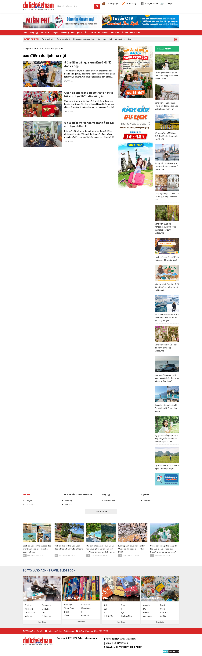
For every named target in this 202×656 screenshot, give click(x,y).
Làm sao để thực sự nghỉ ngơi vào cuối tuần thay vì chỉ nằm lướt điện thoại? (167, 378)
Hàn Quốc (85, 605)
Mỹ (144, 609)
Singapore (46, 605)
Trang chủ (27, 48)
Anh (105, 605)
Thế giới (55, 32)
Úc (82, 612)
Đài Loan (85, 615)
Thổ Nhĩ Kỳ (108, 616)
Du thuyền (169, 3)
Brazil (162, 605)
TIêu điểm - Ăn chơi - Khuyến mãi (125, 32)
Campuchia (30, 612)
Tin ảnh (147, 500)
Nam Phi (164, 612)
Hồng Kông (86, 608)
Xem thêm (42, 622)
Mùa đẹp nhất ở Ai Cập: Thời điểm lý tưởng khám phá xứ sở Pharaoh (167, 287)
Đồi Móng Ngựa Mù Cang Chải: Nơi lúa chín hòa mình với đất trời (166, 136)
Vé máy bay (131, 3)
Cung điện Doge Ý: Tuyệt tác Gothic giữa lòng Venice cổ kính (167, 197)
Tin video (29, 504)
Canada (146, 605)
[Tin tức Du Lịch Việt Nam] (38, 641)
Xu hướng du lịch (105, 39)
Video (93, 32)
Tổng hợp (34, 32)
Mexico (146, 612)
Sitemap (70, 631)
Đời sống (65, 32)
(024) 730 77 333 (101, 631)
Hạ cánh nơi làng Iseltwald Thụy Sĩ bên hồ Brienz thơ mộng (166, 408)
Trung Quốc (69, 608)
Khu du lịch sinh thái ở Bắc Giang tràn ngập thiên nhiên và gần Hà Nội (166, 76)
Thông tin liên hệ (54, 631)
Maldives (28, 616)
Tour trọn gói (112, 3)
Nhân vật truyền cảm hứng (84, 39)
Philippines (46, 616)
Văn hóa (68, 504)
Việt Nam (45, 32)
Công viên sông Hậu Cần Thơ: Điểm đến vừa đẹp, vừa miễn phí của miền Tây (166, 106)
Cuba (162, 609)
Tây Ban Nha (126, 616)
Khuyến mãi (103, 32)
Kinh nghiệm (76, 32)
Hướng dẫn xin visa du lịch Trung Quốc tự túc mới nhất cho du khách (166, 166)
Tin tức (27, 494)
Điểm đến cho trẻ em (123, 39)
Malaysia (45, 609)
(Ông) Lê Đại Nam (128, 639)
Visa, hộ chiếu (151, 3)
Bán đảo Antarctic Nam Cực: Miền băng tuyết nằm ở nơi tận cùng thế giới (167, 317)
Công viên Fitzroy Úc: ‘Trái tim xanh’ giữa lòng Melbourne (166, 348)
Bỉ (104, 612)
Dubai (66, 612)
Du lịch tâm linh (48, 39)
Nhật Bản (68, 605)
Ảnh (86, 32)
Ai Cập (163, 616)
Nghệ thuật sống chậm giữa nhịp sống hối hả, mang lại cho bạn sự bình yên (166, 438)
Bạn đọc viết (109, 500)
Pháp (123, 605)
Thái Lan (28, 605)
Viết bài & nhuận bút (34, 631)
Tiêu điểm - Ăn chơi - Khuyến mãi (77, 494)
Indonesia (29, 609)
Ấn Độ (66, 615)
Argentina (147, 616)
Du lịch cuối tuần (64, 39)
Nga (122, 612)
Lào (43, 612)
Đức (105, 609)
